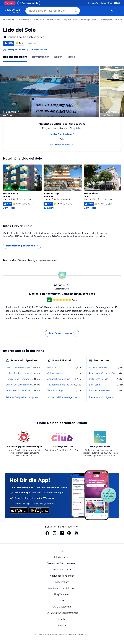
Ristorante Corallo (98, 379)
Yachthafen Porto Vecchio (19, 373)
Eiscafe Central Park (99, 390)
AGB (62, 600)
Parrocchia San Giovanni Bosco (19, 367)
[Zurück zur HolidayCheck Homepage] (12, 11)
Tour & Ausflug (55, 390)
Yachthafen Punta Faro (18, 390)
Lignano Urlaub (71, 19)
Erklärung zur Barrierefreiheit (62, 613)
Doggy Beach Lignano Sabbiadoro (20, 379)
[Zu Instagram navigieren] (54, 533)
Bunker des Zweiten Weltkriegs (20, 384)
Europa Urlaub (9, 19)
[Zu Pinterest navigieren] (69, 533)
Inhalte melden (62, 557)
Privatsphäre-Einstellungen (62, 588)
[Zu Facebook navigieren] (47, 533)
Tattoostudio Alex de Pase (61, 384)
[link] (112, 11)
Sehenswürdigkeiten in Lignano (22, 397)
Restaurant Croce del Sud (102, 373)
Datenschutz (62, 582)
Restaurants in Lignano (101, 397)
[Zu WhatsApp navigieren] (76, 533)
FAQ (62, 551)
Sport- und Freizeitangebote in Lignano (64, 397)
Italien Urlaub (25, 19)
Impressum (62, 625)
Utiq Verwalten (62, 594)
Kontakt (92, 3)
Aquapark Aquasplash (58, 379)
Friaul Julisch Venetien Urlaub (47, 19)
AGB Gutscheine (62, 606)
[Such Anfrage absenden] (76, 10)
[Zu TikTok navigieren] (61, 533)
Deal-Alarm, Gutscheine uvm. (62, 563)
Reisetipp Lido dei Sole (111, 19)
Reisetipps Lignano (89, 19)
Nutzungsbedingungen (62, 575)
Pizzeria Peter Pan (98, 367)
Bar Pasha (94, 384)
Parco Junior (54, 367)
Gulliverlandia (54, 373)
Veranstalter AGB (62, 569)
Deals (8, 3)
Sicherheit (62, 619)
